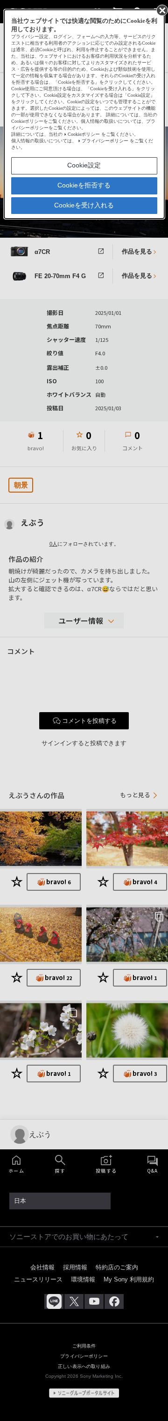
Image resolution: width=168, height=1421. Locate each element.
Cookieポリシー (84, 134)
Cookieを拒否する (84, 185)
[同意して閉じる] (161, 10)
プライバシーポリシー (105, 140)
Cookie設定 (84, 165)
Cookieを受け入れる (84, 205)
